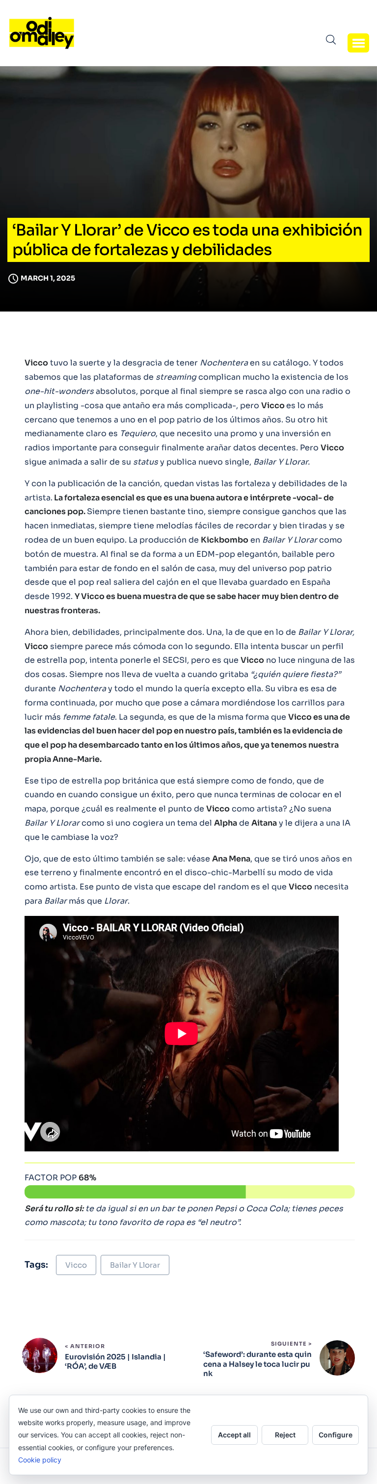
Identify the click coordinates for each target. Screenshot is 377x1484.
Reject (285, 1435)
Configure (335, 1435)
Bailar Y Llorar (135, 1265)
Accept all (234, 1435)
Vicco (76, 1265)
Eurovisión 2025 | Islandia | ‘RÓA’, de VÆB (115, 1361)
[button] (358, 42)
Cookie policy (39, 1460)
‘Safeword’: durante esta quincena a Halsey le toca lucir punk (257, 1364)
